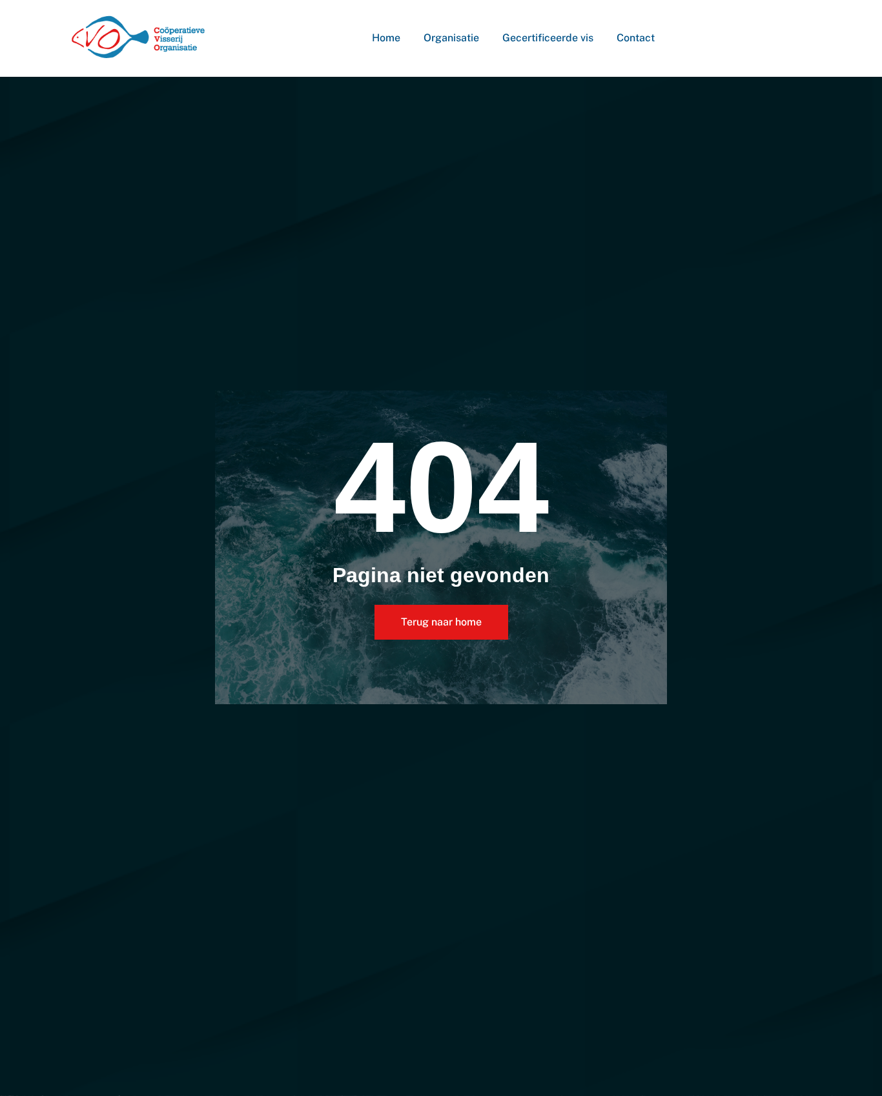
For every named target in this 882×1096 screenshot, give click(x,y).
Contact (636, 38)
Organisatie (451, 38)
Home (386, 38)
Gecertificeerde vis (547, 38)
